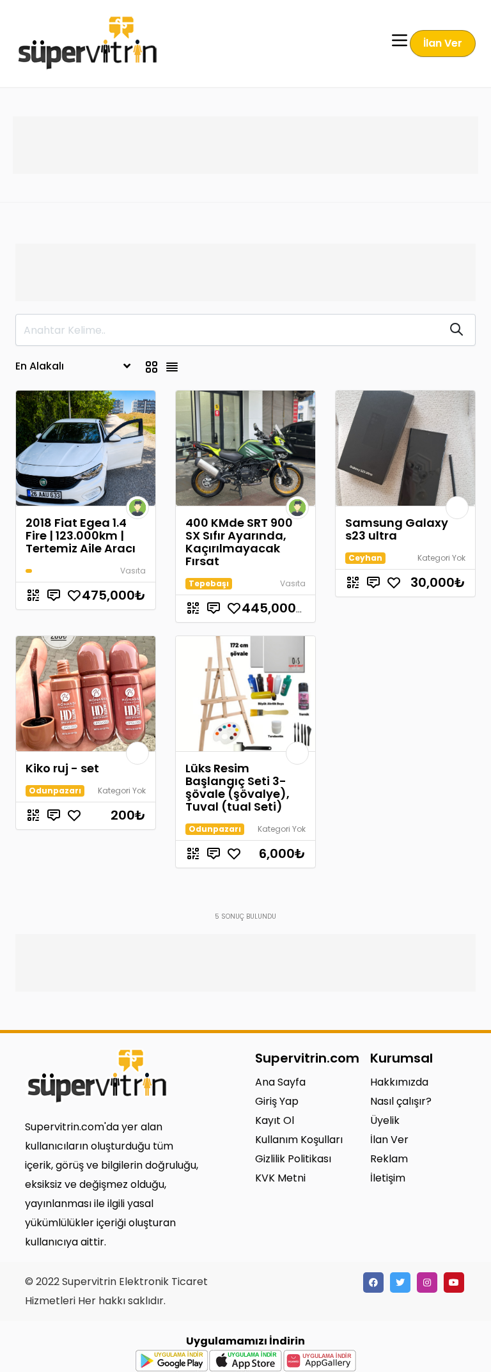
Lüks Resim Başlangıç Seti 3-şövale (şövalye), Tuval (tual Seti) (237, 787)
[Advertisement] (245, 145)
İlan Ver (442, 43)
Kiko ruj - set (62, 768)
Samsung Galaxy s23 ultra (396, 529)
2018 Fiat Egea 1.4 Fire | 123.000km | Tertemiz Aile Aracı (81, 535)
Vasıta (133, 570)
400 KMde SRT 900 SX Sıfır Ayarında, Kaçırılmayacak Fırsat (239, 542)
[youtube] (454, 1282)
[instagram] (427, 1282)
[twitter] (400, 1282)
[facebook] (373, 1282)
